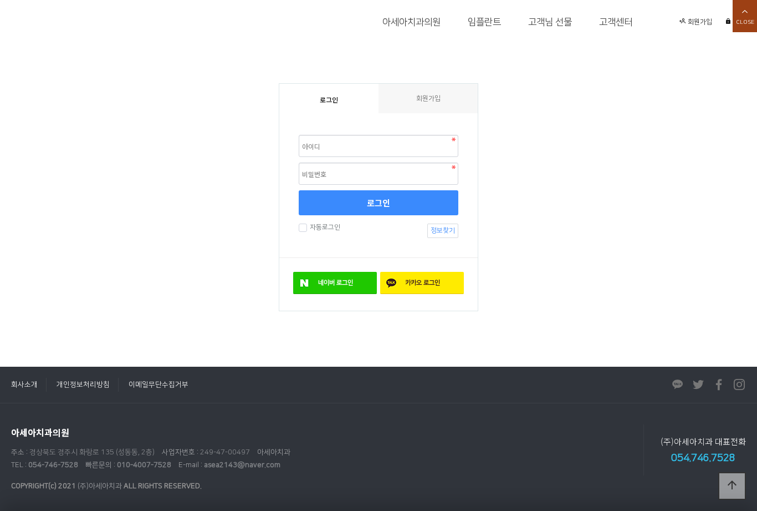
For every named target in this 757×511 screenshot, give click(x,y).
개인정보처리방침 (83, 384)
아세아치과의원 (411, 22)
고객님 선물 (550, 22)
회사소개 (24, 384)
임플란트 (484, 22)
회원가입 (699, 22)
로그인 (378, 203)
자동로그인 (325, 227)
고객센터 (615, 22)
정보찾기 (443, 230)
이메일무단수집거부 (158, 384)
